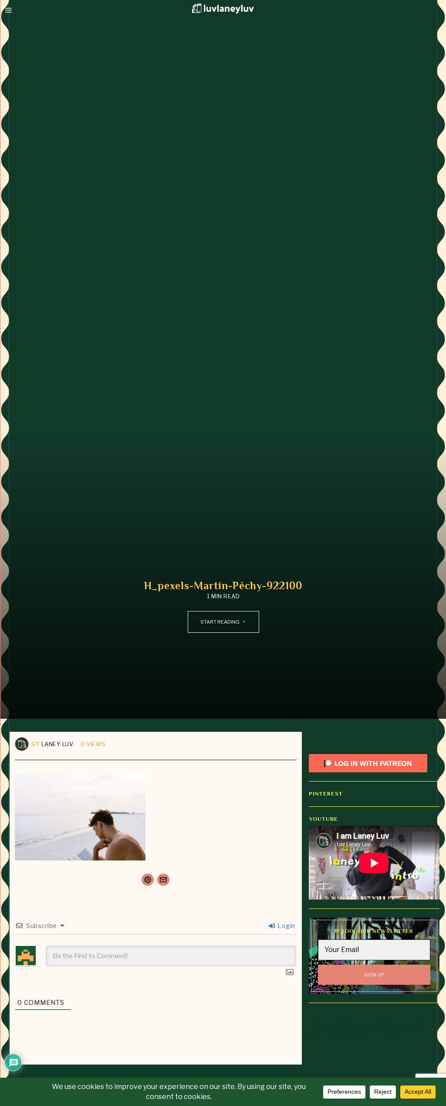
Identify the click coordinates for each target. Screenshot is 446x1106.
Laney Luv (57, 744)
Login (285, 925)
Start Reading (220, 622)
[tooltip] (148, 880)
